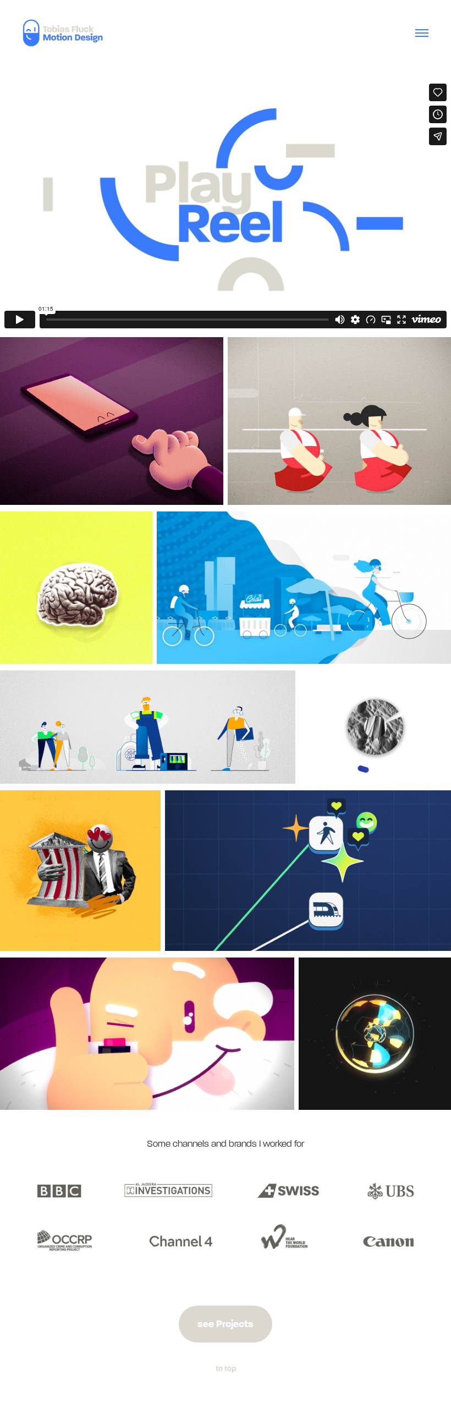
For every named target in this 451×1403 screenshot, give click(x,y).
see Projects (225, 1324)
